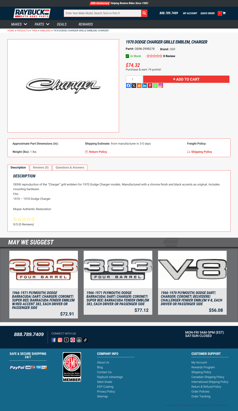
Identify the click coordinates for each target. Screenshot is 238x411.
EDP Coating (105, 386)
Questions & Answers (70, 167)
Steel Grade (104, 382)
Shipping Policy (201, 372)
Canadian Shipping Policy (207, 377)
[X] (133, 85)
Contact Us (104, 372)
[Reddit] (139, 85)
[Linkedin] (144, 85)
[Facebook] (128, 85)
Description (18, 167)
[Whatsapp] (155, 85)
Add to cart (188, 79)
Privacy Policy (106, 391)
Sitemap (102, 396)
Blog (100, 367)
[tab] (18, 168)
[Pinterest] (150, 85)
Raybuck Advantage (110, 377)
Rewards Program (203, 367)
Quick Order (207, 13)
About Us (103, 362)
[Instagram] (160, 85)
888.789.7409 (169, 13)
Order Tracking (200, 396)
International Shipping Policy (209, 382)
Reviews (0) (41, 167)
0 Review (169, 56)
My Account (190, 13)
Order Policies (200, 391)
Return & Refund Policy (206, 386)
